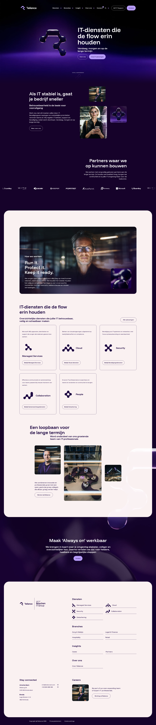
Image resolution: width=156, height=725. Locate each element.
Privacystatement (55, 721)
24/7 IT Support (118, 8)
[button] (57, 8)
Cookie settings (69, 721)
